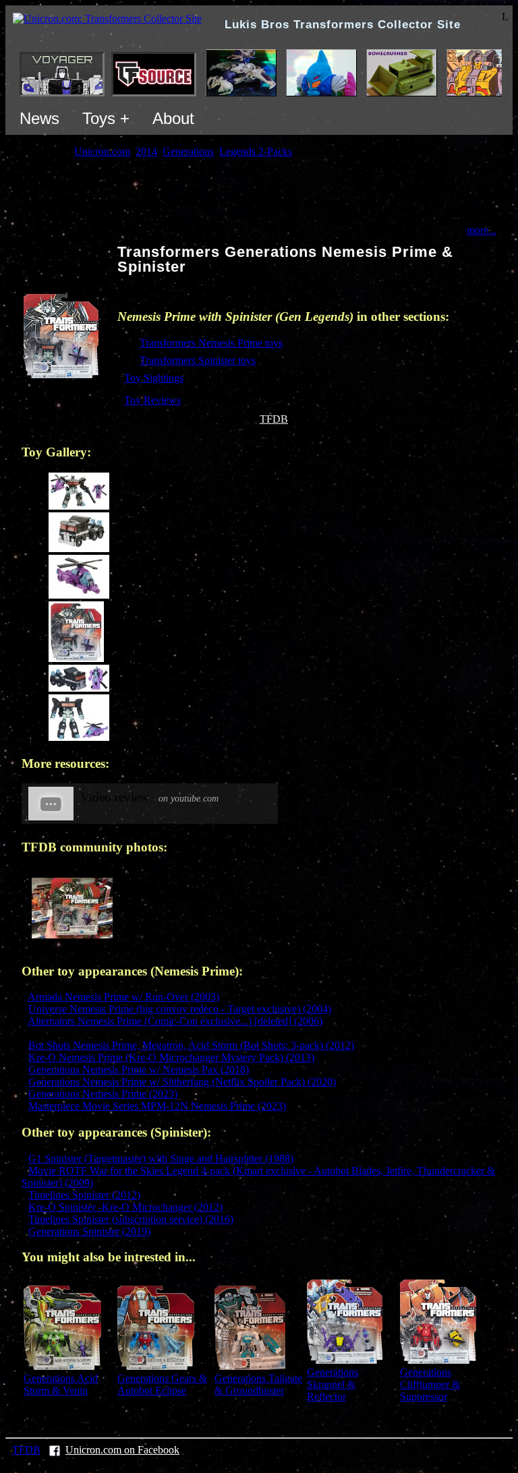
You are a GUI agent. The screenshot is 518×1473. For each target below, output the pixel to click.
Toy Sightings (153, 378)
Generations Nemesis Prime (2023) (102, 1094)
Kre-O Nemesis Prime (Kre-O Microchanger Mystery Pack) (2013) (171, 1057)
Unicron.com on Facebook (122, 1449)
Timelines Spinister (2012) (84, 1195)
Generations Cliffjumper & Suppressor (430, 1384)
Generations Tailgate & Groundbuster (258, 1384)
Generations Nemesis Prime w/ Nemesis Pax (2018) (138, 1069)
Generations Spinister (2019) (89, 1231)
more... (481, 230)
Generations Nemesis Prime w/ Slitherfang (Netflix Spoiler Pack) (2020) (182, 1081)
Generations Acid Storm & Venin (61, 1384)
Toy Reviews (152, 400)
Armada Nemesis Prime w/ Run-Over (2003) (123, 996)
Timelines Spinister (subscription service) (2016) (130, 1219)
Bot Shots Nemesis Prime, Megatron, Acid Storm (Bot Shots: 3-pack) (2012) (191, 1045)
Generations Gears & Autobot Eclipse (162, 1384)
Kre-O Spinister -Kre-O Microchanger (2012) (125, 1207)
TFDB (274, 419)
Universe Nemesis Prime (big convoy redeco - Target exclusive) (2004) (179, 1009)
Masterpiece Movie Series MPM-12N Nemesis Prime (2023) (157, 1106)
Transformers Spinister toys (198, 360)
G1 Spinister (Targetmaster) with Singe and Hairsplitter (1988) (160, 1158)
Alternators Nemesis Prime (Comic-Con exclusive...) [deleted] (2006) (175, 1021)
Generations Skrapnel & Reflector (332, 1384)
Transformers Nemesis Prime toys (211, 343)
